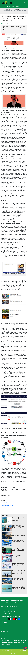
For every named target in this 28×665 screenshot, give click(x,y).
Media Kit (16, 625)
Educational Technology (20, 640)
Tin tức (16, 629)
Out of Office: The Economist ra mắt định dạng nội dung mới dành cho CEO (18, 557)
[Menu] (1, 6)
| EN (25, 2)
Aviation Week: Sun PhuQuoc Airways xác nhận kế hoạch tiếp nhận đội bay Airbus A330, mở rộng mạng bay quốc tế (18, 534)
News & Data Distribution (20, 637)
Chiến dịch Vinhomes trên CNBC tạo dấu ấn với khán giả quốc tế (18, 519)
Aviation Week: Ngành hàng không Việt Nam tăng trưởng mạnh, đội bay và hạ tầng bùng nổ (19, 580)
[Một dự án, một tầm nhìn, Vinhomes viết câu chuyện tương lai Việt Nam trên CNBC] (7, 550)
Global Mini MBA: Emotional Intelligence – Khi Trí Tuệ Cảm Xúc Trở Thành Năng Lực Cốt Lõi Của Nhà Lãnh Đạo (18, 526)
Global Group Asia (5, 644)
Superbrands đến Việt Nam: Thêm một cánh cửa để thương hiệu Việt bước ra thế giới (18, 587)
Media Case (4, 625)
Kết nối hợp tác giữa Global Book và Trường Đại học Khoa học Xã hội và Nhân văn (19, 572)
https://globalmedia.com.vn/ (7, 505)
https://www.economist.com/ (13, 344)
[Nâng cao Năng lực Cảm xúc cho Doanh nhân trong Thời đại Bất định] (7, 566)
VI (23, 2)
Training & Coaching (6, 640)
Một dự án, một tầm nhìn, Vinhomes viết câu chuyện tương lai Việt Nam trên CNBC (19, 549)
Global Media (4, 627)
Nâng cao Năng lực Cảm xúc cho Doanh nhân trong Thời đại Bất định (19, 564)
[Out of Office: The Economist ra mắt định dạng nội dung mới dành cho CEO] (7, 558)
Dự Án (15, 627)
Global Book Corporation (12, 466)
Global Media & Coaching (20, 642)
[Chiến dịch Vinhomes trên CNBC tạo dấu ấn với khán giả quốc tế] (7, 520)
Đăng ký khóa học (5, 631)
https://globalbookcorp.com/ (7, 502)
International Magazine (7, 642)
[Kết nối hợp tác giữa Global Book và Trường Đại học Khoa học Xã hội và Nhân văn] (7, 573)
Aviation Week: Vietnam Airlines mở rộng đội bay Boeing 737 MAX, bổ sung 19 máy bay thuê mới (18, 542)
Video (2, 629)
